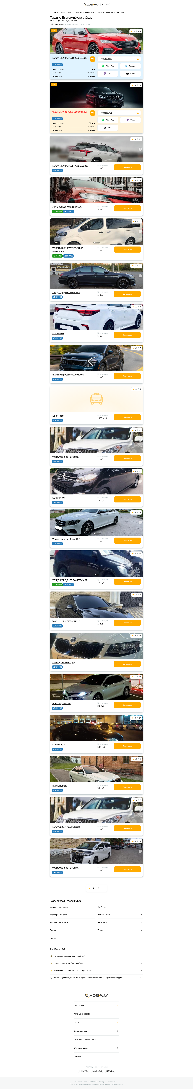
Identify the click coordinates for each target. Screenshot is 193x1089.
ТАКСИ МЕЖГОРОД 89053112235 (69, 58)
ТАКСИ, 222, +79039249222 (66, 621)
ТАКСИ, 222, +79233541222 (66, 827)
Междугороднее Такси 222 (65, 868)
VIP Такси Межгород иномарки (67, 207)
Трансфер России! (61, 703)
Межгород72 (58, 744)
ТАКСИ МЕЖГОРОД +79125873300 (70, 166)
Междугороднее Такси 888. (66, 457)
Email (132, 74)
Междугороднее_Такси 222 (66, 539)
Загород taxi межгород (63, 662)
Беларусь (83, 1071)
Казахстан (97, 1071)
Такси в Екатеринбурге (84, 12)
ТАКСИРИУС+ (59, 498)
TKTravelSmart (59, 785)
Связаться (127, 167)
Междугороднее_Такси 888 (66, 292)
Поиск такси (66, 12)
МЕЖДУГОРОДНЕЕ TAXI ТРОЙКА (69, 580)
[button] (94, 52)
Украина (110, 1071)
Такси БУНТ (58, 333)
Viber (110, 74)
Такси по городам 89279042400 (68, 374)
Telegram (133, 66)
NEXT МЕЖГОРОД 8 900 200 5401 (69, 112)
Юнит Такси (58, 415)
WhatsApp (110, 66)
